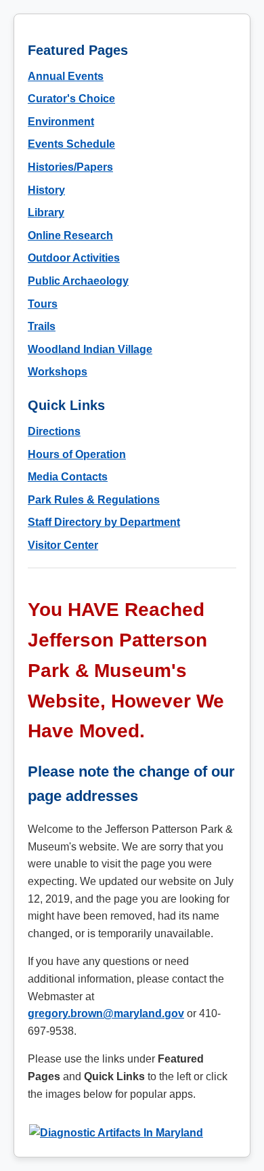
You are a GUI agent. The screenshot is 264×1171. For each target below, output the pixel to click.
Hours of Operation (77, 454)
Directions (54, 431)
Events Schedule (71, 144)
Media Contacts (68, 476)
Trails (42, 326)
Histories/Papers (70, 167)
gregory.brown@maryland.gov (106, 1013)
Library (46, 212)
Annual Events (66, 76)
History (46, 190)
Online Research (70, 235)
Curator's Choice (71, 98)
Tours (43, 304)
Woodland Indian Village (90, 349)
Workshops (57, 371)
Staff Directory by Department (104, 522)
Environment (61, 121)
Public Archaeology (78, 281)
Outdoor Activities (74, 258)
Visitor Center (63, 545)
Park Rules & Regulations (94, 500)
